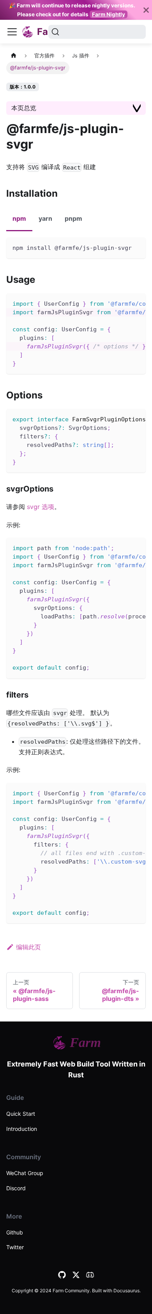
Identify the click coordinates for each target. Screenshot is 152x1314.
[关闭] (146, 10)
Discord (16, 1188)
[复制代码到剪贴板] (136, 247)
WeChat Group (24, 1173)
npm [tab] (19, 218)
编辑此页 (28, 947)
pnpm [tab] (73, 218)
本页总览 (23, 108)
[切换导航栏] (12, 32)
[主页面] (13, 56)
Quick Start (20, 1113)
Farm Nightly (108, 14)
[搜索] (97, 32)
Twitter (15, 1247)
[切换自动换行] (122, 303)
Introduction (21, 1128)
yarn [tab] (45, 218)
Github (14, 1232)
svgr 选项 (40, 507)
